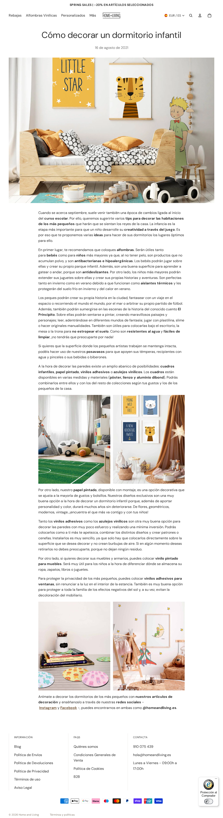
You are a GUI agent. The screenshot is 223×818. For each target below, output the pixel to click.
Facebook (68, 707)
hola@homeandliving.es (152, 755)
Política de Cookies (89, 768)
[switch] (208, 801)
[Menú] (216, 779)
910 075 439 (143, 746)
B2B (77, 776)
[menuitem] (92, 15)
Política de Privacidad (31, 771)
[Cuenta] (200, 15)
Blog (17, 746)
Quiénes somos (86, 746)
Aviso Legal (23, 787)
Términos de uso (27, 779)
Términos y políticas (62, 814)
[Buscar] (191, 15)
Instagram (48, 707)
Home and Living (29, 814)
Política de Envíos (28, 755)
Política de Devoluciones (33, 763)
